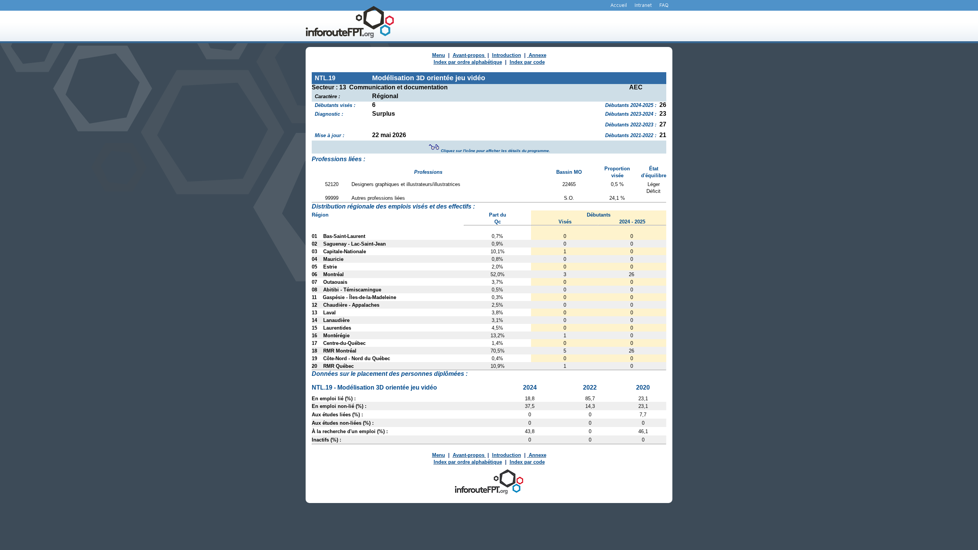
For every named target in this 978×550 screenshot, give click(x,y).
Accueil (618, 5)
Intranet (643, 5)
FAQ (664, 5)
